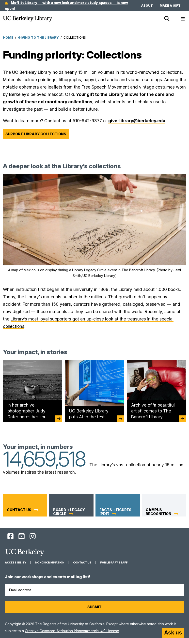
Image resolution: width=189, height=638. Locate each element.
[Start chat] (173, 633)
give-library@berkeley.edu (136, 120)
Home (8, 37)
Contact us (19, 510)
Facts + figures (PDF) (115, 512)
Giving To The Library (38, 37)
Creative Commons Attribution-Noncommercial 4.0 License (72, 631)
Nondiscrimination (49, 562)
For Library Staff (114, 562)
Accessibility (15, 562)
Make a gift (170, 5)
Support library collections (35, 134)
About (147, 5)
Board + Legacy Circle (69, 512)
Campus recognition (158, 512)
